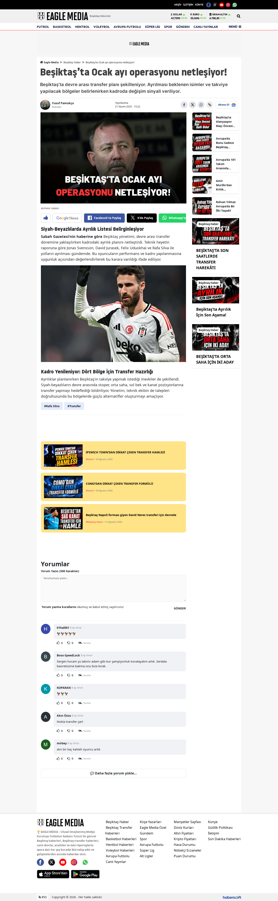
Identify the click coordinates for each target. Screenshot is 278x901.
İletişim (213, 833)
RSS (44, 897)
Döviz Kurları (184, 827)
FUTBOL (43, 27)
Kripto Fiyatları (185, 839)
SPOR (168, 27)
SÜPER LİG (152, 27)
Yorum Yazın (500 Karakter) (60, 571)
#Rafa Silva (51, 406)
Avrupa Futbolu (117, 856)
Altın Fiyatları (184, 833)
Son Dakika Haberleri (224, 839)
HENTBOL (82, 27)
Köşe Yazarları (150, 822)
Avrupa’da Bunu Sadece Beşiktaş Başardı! (225, 143)
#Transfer (74, 406)
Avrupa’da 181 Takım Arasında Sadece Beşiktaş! (226, 164)
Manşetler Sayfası (187, 822)
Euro (196, 14)
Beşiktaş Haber (72, 62)
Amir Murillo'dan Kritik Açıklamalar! (224, 185)
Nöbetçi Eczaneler (187, 850)
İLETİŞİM (188, 4)
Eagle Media (51, 62)
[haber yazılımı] (232, 897)
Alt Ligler (146, 856)
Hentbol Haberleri (120, 844)
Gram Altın (219, 14)
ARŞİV (177, 4)
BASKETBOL (62, 27)
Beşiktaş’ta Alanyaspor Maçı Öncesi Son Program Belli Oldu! (225, 121)
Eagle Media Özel (153, 827)
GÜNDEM (183, 27)
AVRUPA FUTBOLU (127, 27)
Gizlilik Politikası (220, 827)
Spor (143, 839)
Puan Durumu (185, 856)
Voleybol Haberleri (120, 850)
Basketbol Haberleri (121, 839)
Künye (213, 822)
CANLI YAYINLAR (206, 27)
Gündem (146, 833)
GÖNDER (180, 608)
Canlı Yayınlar (116, 861)
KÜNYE (199, 4)
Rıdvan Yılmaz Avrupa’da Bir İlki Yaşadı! (226, 206)
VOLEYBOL (101, 27)
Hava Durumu (184, 844)
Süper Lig (147, 850)
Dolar (177, 14)
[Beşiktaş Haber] (215, 231)
